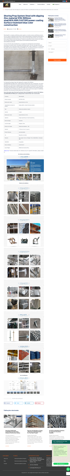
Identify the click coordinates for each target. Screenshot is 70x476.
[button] (8, 403)
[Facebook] (63, 1)
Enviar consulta (57, 60)
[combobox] (49, 49)
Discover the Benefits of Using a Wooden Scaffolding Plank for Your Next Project (34, 432)
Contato (48, 4)
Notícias (19, 29)
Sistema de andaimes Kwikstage (21, 461)
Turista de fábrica (41, 4)
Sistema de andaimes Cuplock (20, 463)
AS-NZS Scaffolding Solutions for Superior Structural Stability (56, 432)
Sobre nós (25, 4)
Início (20, 4)
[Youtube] (66, 1)
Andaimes (32, 4)
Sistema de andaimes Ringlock (20, 458)
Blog (5, 461)
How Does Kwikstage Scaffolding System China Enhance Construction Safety (12, 432)
